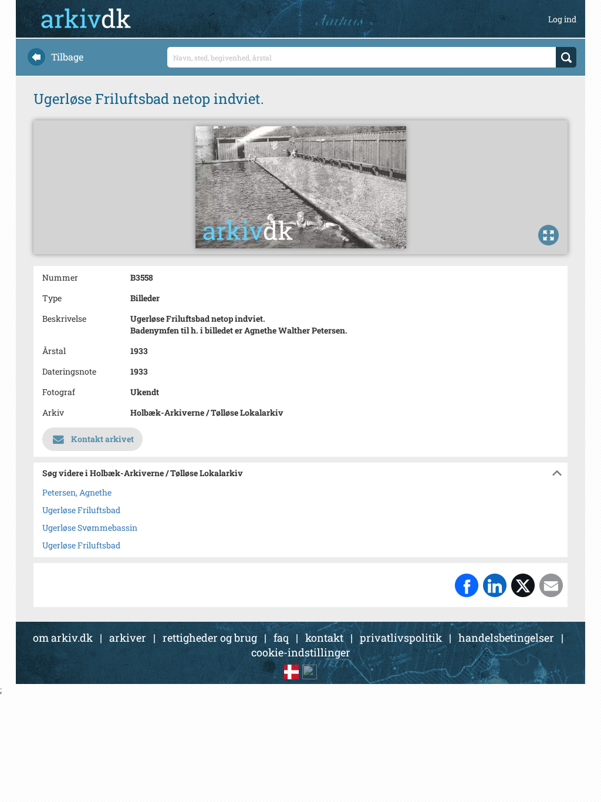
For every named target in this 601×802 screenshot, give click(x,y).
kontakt (324, 638)
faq (281, 638)
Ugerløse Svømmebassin (89, 527)
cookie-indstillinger (300, 652)
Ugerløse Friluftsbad (81, 509)
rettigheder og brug (210, 638)
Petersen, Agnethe (77, 492)
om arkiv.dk (63, 638)
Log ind (562, 19)
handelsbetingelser (506, 638)
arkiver (127, 638)
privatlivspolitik (401, 638)
